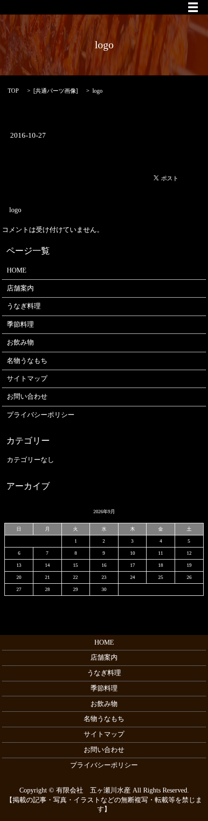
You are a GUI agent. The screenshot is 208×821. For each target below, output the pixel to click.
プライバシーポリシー (40, 414)
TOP (13, 90)
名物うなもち (27, 360)
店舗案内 (20, 288)
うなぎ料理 (24, 306)
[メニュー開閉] (193, 7)
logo (15, 210)
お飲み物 (20, 342)
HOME (17, 270)
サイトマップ (27, 378)
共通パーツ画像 (55, 90)
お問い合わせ (27, 396)
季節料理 (20, 324)
